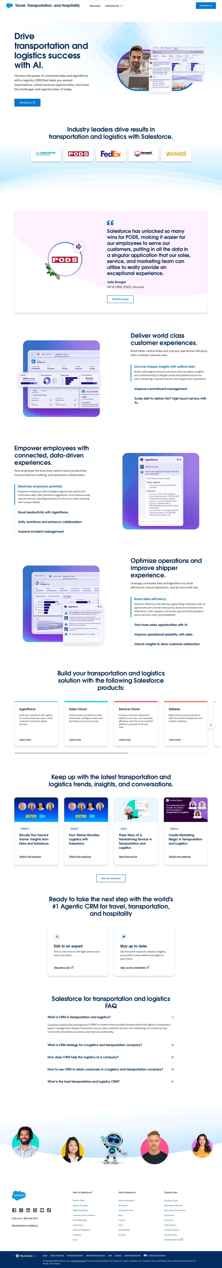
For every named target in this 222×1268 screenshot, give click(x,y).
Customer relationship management (68, 1024)
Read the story (120, 299)
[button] (210, 725)
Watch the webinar (30, 856)
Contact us (25, 102)
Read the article (128, 856)
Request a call (62, 967)
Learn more (25, 739)
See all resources (110, 878)
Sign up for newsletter (133, 967)
